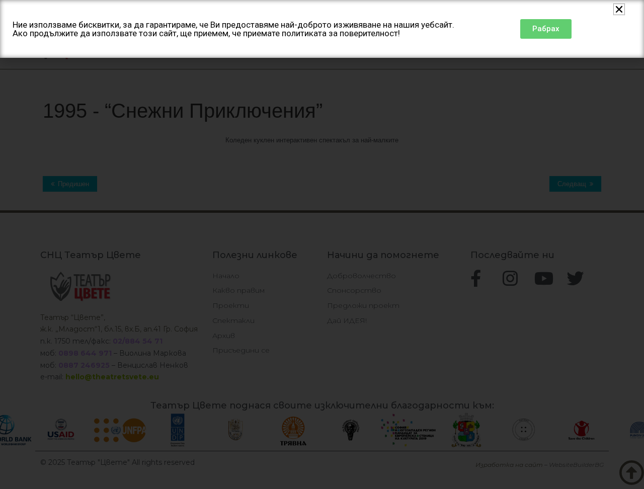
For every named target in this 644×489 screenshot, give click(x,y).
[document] (322, 244)
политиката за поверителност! (341, 33)
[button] (619, 9)
